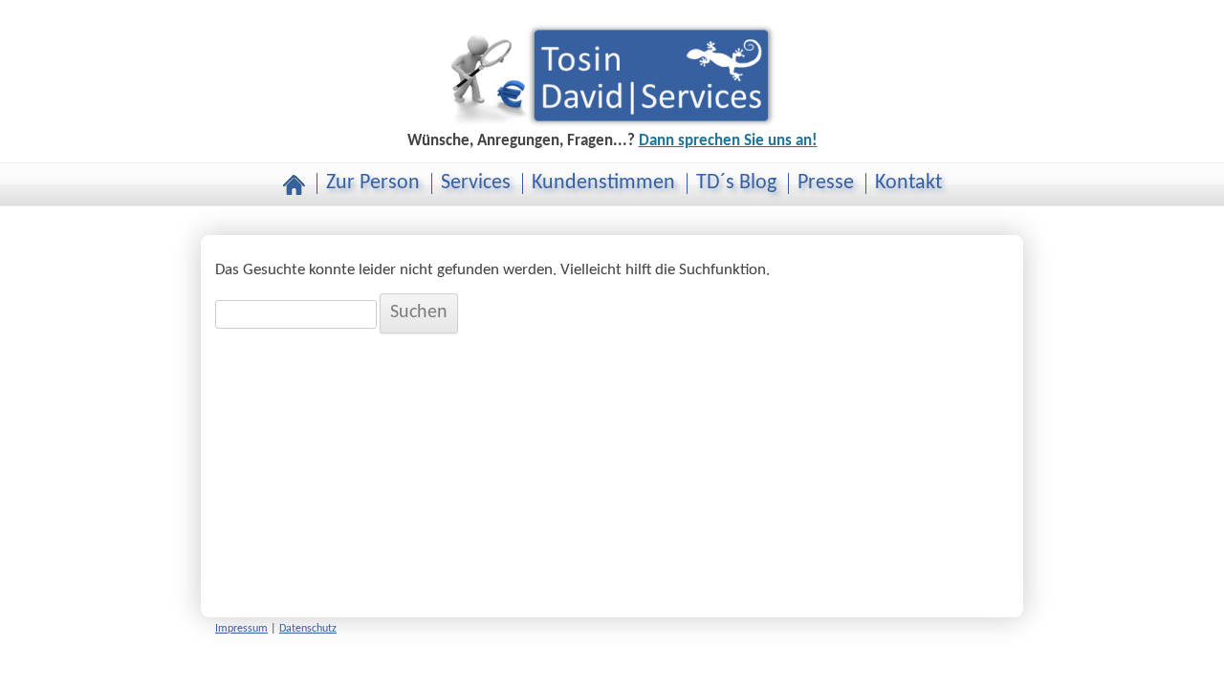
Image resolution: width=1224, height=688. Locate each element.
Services (476, 183)
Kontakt (908, 183)
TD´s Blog (736, 183)
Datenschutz (308, 628)
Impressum (241, 628)
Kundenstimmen (603, 183)
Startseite (294, 185)
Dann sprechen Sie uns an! (728, 141)
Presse (826, 183)
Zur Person (373, 183)
